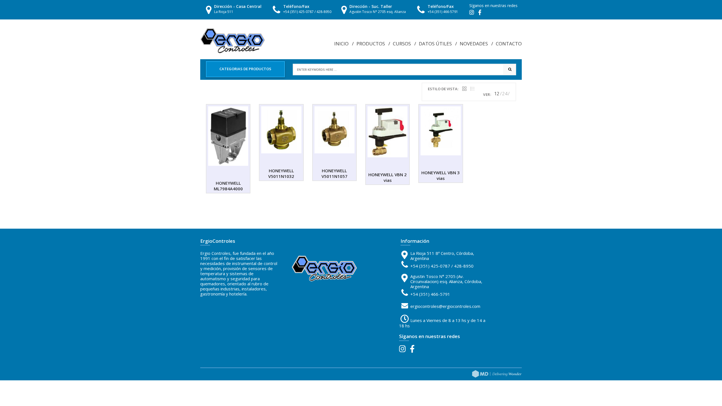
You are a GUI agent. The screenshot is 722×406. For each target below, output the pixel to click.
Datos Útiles (435, 43)
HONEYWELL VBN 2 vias (387, 177)
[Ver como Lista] (472, 89)
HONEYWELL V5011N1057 (334, 173)
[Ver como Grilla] (464, 89)
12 (496, 94)
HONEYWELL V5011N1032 (281, 173)
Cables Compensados (439, 48)
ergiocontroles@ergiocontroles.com (445, 306)
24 (504, 94)
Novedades (474, 43)
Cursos (402, 43)
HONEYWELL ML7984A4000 (228, 185)
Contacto (509, 43)
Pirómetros (431, 54)
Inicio (341, 43)
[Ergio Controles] (232, 40)
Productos (370, 43)
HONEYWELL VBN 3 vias (440, 175)
